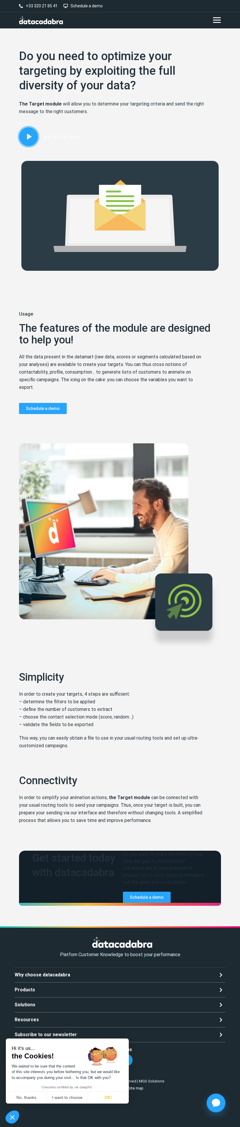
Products (25, 989)
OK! (108, 1097)
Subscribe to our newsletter (46, 1034)
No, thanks (26, 1097)
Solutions (25, 1004)
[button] (12, 1117)
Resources (27, 1019)
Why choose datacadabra (42, 975)
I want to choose (67, 1097)
